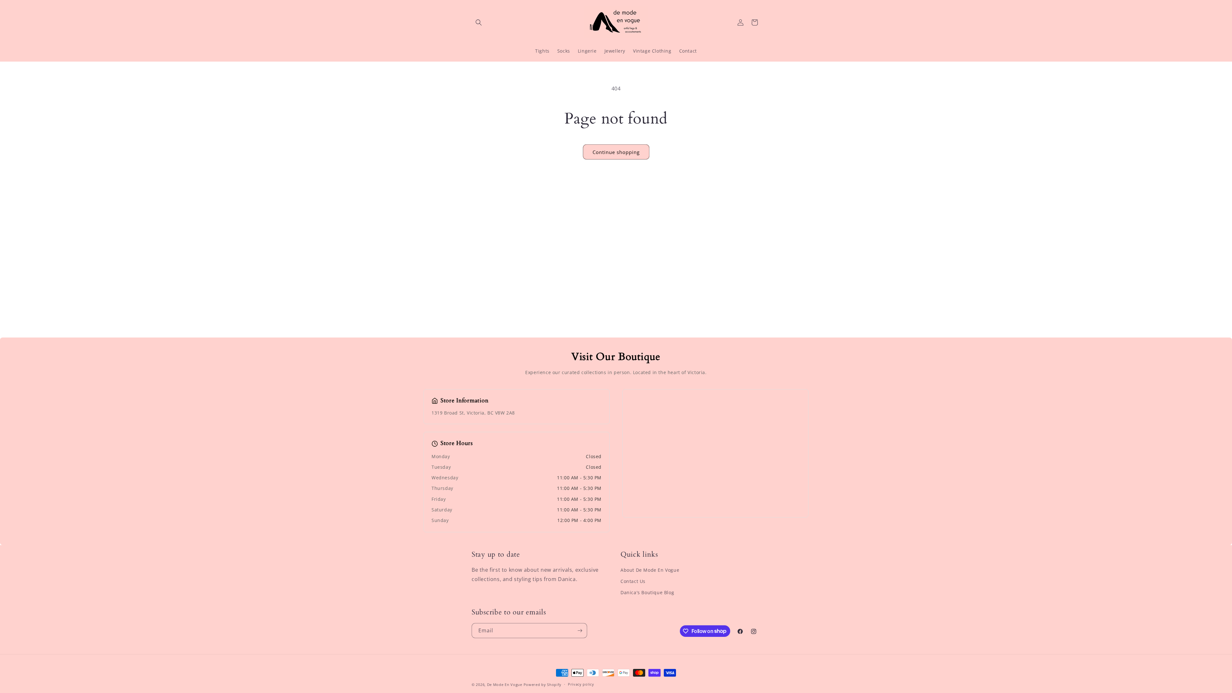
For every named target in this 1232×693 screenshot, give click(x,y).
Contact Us (633, 581)
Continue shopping (616, 152)
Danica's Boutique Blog (647, 592)
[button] (479, 22)
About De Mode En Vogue (649, 570)
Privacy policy (581, 684)
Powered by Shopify (543, 684)
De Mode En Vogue (504, 684)
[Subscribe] (580, 630)
